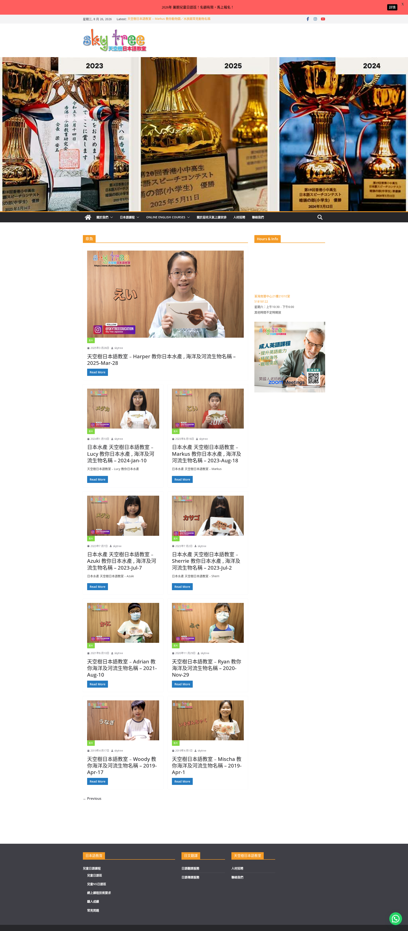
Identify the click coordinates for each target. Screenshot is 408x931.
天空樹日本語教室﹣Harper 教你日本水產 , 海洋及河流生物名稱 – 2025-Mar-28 (161, 359)
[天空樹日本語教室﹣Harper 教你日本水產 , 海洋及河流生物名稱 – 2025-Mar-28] (165, 294)
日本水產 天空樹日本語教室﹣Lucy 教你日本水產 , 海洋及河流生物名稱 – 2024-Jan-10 (121, 453)
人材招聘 (239, 217)
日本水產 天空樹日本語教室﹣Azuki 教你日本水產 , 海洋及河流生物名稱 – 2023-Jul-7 (121, 561)
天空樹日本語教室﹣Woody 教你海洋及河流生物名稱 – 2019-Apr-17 (122, 765)
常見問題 (93, 910)
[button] (110, 217)
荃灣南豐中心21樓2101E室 (272, 296)
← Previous (92, 798)
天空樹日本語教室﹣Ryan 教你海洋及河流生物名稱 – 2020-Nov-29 (206, 668)
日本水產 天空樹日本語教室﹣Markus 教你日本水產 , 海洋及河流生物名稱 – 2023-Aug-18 (206, 453)
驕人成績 (93, 901)
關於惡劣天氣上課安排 (212, 217)
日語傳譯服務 (190, 877)
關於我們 (102, 217)
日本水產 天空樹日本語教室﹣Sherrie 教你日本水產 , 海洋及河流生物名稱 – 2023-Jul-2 (206, 561)
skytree (118, 348)
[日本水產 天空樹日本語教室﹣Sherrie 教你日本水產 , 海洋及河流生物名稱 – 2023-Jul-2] (208, 516)
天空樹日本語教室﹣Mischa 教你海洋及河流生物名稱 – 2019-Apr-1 (207, 765)
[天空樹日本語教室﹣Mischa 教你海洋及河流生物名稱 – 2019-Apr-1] (208, 720)
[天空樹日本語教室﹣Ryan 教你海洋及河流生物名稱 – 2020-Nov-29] (208, 623)
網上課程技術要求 (99, 893)
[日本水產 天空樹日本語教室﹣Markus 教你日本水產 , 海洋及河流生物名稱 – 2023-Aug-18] (208, 409)
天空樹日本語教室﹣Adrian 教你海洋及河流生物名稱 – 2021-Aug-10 (122, 668)
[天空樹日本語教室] (88, 217)
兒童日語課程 (92, 868)
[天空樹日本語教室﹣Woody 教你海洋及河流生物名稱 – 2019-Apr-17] (123, 720)
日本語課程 (127, 217)
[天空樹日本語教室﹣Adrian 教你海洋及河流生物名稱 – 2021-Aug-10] (123, 623)
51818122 (261, 301)
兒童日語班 (94, 875)
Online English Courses (165, 217)
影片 (91, 340)
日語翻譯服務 (190, 868)
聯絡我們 (258, 217)
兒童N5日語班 (96, 884)
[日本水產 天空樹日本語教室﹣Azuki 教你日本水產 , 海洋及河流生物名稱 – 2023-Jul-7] (123, 516)
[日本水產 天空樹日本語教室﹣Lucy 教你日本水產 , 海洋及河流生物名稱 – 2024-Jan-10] (123, 409)
